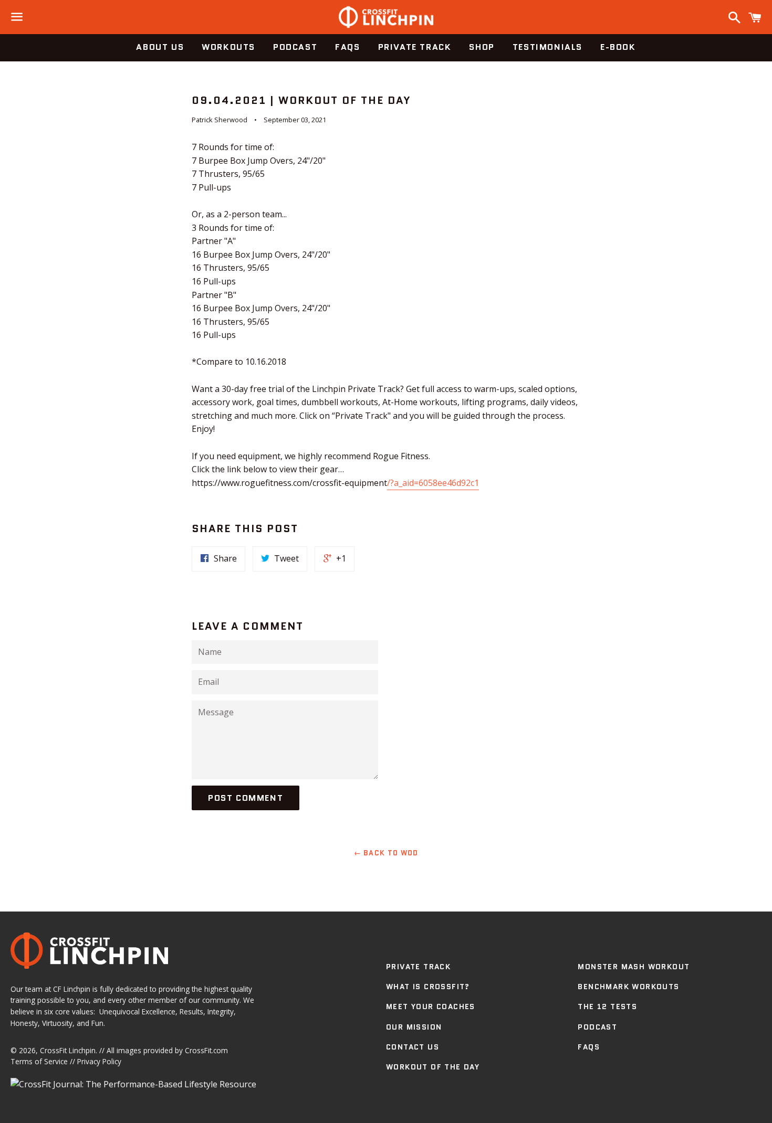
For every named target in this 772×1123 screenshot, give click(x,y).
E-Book (618, 47)
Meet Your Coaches (430, 1006)
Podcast (295, 47)
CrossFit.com (206, 1050)
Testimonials (547, 47)
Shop (481, 47)
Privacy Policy (99, 1061)
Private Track (415, 47)
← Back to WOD (386, 853)
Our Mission (414, 1027)
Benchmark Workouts (628, 986)
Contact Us (412, 1047)
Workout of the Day (432, 1067)
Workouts (228, 47)
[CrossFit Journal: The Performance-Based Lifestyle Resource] (133, 1084)
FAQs (347, 47)
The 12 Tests (607, 1006)
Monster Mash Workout (634, 966)
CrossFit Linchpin (68, 1050)
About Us (160, 47)
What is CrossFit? (428, 986)
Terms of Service (39, 1061)
